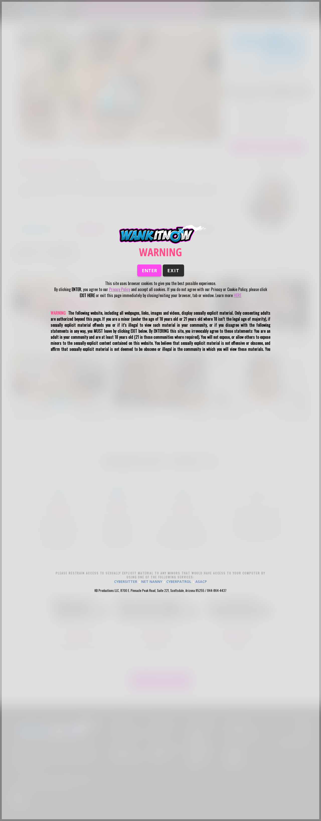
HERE (237, 295)
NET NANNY (151, 581)
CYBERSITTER (125, 581)
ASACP (201, 581)
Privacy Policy (119, 289)
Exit (173, 270)
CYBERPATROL (178, 581)
